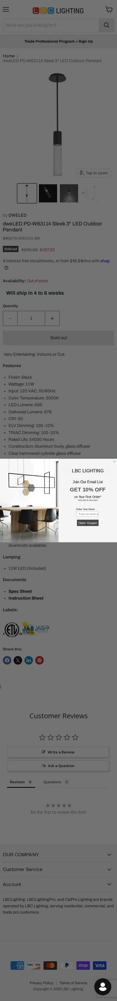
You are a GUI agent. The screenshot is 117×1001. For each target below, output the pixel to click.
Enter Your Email (85, 509)
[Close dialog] (114, 461)
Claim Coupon (87, 523)
